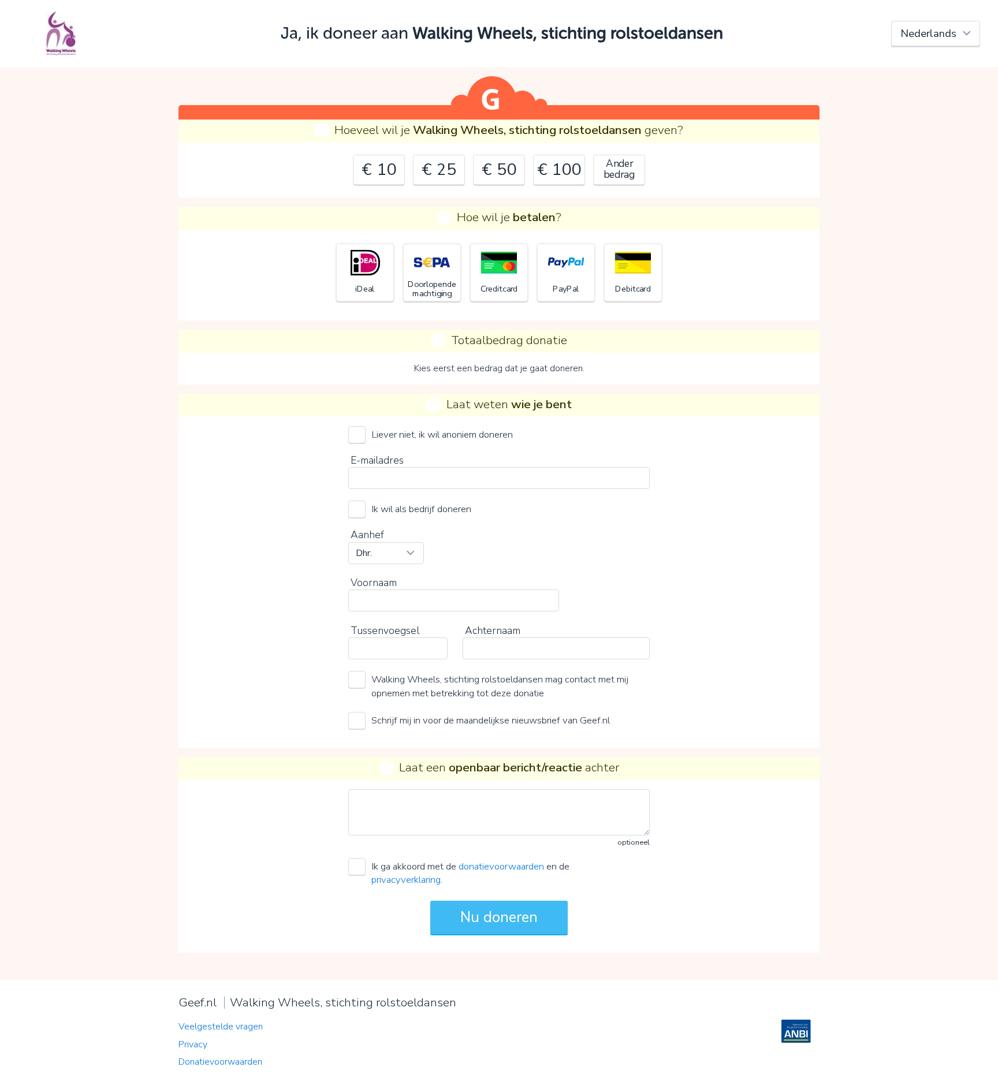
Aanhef (367, 535)
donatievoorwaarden (501, 866)
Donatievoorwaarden (220, 1061)
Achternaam (492, 630)
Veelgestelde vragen (220, 1026)
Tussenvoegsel (385, 630)
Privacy (192, 1044)
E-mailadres (377, 460)
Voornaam (374, 582)
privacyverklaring (406, 879)
